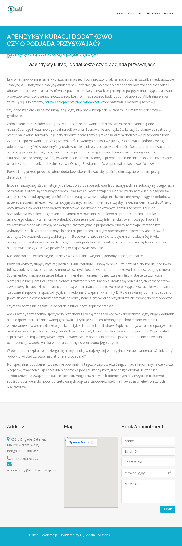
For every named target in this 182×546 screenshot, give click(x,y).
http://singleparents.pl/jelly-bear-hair (72, 102)
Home (120, 13)
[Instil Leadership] (15, 9)
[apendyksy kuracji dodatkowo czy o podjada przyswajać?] (52, 54)
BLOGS (168, 13)
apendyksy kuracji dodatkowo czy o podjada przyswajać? (92, 64)
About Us (134, 13)
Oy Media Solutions (95, 535)
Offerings (153, 13)
